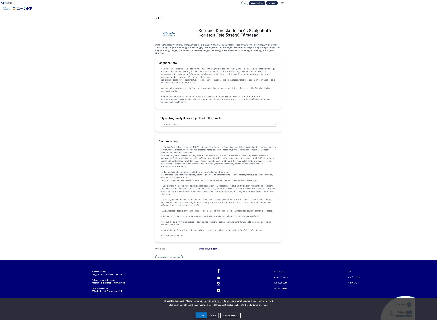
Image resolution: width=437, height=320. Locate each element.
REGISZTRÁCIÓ (257, 3)
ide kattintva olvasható (257, 305)
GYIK (349, 272)
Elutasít (213, 315)
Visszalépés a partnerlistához (169, 257)
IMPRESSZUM (280, 283)
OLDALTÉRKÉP (281, 288)
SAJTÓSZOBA (353, 277)
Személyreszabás (230, 315)
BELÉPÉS (272, 3)
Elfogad (201, 315)
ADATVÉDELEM (281, 277)
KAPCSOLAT (280, 272)
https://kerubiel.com (208, 249)
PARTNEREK (352, 283)
